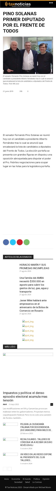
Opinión (46, 479)
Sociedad (18, 482)
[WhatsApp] (27, 242)
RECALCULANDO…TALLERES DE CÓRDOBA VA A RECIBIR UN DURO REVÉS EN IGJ (36, 442)
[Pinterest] (20, 242)
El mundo (27, 479)
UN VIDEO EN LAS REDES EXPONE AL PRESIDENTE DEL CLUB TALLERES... (36, 457)
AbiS (5, 404)
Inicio (6, 479)
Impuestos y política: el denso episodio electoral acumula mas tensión (25, 396)
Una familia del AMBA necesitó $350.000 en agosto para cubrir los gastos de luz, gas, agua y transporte (34, 284)
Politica (37, 479)
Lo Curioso (37, 482)
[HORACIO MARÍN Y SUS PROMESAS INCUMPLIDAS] (10, 268)
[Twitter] (13, 242)
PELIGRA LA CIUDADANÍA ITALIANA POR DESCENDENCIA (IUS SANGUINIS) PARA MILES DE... (36, 427)
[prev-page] (5, 469)
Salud (27, 482)
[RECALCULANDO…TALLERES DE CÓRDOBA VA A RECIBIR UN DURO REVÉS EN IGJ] (10, 443)
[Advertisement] (28, 115)
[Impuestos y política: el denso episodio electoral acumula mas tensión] (28, 371)
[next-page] (9, 469)
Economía (16, 479)
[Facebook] (6, 242)
